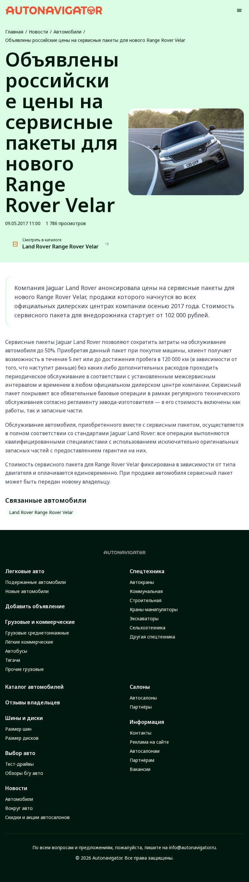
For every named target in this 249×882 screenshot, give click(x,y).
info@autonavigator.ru (192, 847)
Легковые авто (24, 571)
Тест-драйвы (19, 764)
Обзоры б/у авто (24, 773)
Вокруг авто (19, 808)
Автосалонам (145, 751)
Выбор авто (20, 753)
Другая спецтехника (152, 637)
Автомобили (67, 32)
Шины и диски (24, 718)
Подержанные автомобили (35, 582)
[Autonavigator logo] (53, 10)
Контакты (140, 733)
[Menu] (239, 10)
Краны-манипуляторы (154, 609)
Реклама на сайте (149, 742)
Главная (14, 32)
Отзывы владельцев (32, 702)
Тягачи (12, 660)
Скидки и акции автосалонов (37, 817)
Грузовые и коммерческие (40, 621)
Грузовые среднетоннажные (37, 633)
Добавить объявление (35, 606)
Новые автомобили (27, 591)
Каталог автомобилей (34, 686)
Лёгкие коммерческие (29, 642)
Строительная (145, 600)
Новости (38, 32)
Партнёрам (142, 760)
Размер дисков (22, 738)
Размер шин (18, 729)
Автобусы (16, 651)
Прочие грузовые (24, 669)
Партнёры (141, 707)
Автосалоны (143, 698)
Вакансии (140, 769)
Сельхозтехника (147, 627)
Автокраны (142, 582)
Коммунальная (146, 591)
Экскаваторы (144, 618)
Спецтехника (147, 571)
